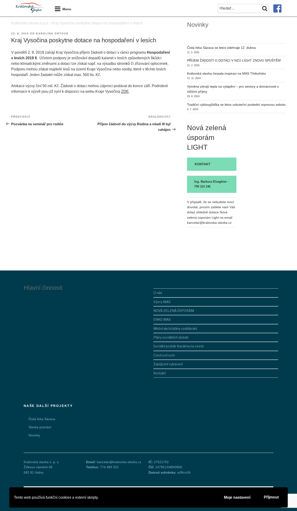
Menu (66, 9)
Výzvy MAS (162, 302)
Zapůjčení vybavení (168, 364)
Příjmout (271, 497)
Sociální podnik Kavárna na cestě (178, 346)
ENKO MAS (162, 319)
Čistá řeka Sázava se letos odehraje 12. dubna (221, 47)
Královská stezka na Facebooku (277, 8)
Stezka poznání (40, 427)
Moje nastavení (237, 497)
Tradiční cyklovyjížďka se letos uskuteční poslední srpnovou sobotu (236, 104)
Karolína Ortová (52, 33)
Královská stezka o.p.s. (30, 23)
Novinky (34, 435)
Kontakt (159, 373)
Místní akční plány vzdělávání (175, 328)
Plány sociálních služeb (170, 337)
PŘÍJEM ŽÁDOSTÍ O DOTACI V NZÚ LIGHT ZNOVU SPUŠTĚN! (234, 60)
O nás (157, 293)
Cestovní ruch (164, 355)
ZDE (125, 91)
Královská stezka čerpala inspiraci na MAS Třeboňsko (226, 73)
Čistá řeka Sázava (42, 419)
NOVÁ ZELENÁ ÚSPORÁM (173, 311)
